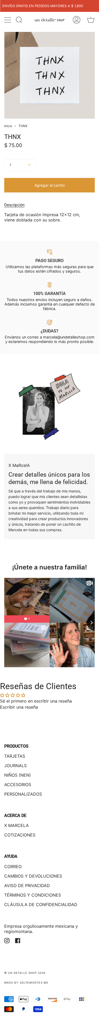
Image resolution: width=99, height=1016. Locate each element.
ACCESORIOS (17, 784)
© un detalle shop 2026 (24, 972)
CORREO (13, 866)
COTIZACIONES (19, 835)
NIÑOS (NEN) (17, 775)
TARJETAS (14, 756)
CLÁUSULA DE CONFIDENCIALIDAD (40, 904)
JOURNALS (15, 765)
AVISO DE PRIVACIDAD (27, 885)
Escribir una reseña (19, 707)
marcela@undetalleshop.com (69, 337)
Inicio (8, 126)
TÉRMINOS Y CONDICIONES (32, 895)
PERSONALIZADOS (23, 794)
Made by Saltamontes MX (26, 982)
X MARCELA (16, 825)
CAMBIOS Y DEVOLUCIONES (33, 876)
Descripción (14, 204)
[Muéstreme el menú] (8, 20)
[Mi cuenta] (77, 20)
